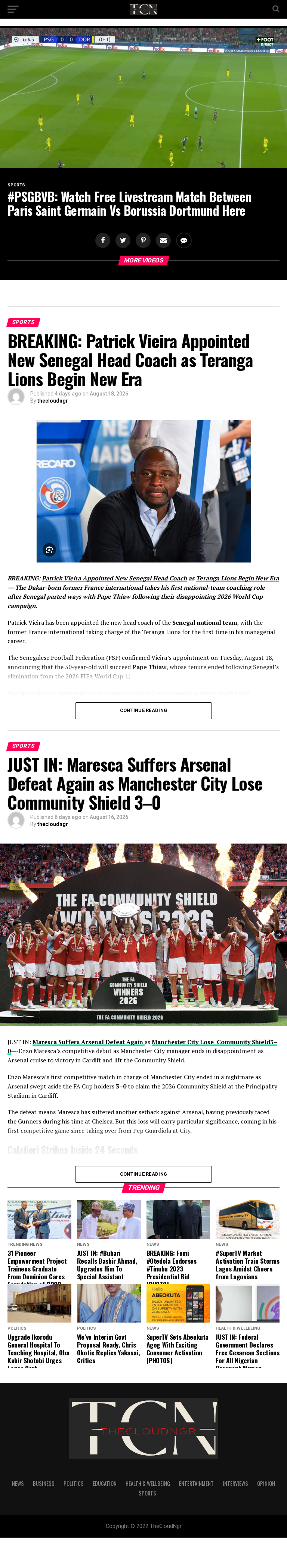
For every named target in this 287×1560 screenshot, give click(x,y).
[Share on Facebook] (103, 240)
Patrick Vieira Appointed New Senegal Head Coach (114, 578)
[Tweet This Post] (122, 240)
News (18, 1483)
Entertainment (196, 1483)
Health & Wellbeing (148, 1483)
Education (105, 1483)
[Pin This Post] (142, 240)
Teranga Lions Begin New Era (237, 578)
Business (44, 1483)
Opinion (266, 1483)
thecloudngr (52, 401)
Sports (147, 1493)
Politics (74, 1483)
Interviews (235, 1483)
